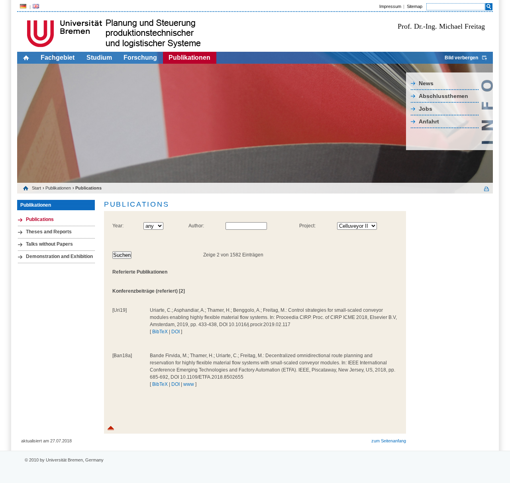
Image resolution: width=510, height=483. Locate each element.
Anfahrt (429, 121)
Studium (99, 57)
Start (36, 188)
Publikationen (189, 57)
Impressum (390, 6)
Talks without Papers (49, 244)
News (426, 83)
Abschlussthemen (443, 96)
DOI (175, 331)
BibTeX (160, 331)
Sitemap (414, 6)
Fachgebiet (58, 57)
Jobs (425, 109)
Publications (40, 219)
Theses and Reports (49, 231)
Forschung (140, 57)
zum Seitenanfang (388, 440)
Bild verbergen (461, 58)
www (188, 384)
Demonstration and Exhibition (59, 256)
